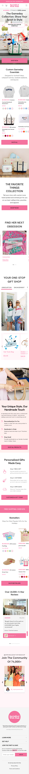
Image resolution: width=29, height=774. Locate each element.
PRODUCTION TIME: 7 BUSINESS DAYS (14, 1)
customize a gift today (14, 497)
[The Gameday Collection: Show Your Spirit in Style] (14, 36)
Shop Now (5, 259)
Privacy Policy (14, 765)
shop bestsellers (14, 583)
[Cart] (6, 5)
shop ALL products (14, 447)
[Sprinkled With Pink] (14, 5)
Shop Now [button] (14, 60)
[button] (13, 264)
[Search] (2, 5)
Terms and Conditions (14, 768)
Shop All (14, 142)
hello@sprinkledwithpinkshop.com (14, 729)
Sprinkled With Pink (16, 762)
